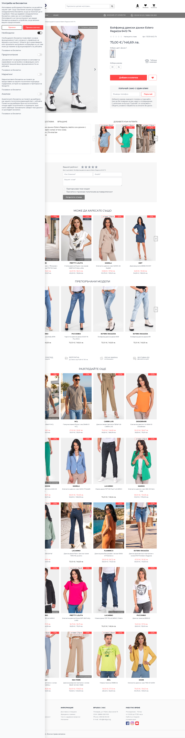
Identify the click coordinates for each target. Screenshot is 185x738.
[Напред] (95, 69)
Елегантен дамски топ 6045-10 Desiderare (141, 425)
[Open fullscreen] (69, 69)
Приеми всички (33, 27)
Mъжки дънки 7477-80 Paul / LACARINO (108, 489)
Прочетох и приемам (89, 192)
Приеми (12, 27)
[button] (123, 36)
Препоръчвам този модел (78, 189)
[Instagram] (132, 723)
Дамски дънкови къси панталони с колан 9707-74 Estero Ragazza (141, 555)
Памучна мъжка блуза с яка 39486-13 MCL (76, 425)
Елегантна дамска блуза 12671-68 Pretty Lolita (76, 619)
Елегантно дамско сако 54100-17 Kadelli (76, 489)
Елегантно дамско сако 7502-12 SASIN (141, 683)
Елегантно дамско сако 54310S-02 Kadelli (108, 267)
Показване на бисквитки (11, 50)
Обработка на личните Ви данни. (139, 106)
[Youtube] (137, 723)
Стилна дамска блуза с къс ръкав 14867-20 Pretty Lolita (76, 267)
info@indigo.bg (105, 719)
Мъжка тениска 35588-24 (109, 683)
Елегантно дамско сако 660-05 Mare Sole (141, 490)
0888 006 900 (103, 714)
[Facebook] (127, 723)
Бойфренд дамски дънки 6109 (108, 337)
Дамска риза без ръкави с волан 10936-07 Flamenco (109, 555)
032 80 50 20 (104, 717)
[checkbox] (39, 33)
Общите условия (118, 106)
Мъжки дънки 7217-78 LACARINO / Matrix (109, 618)
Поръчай (148, 94)
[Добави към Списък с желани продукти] (153, 77)
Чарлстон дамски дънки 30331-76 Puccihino (76, 338)
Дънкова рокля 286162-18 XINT (140, 266)
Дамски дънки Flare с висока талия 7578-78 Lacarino (76, 555)
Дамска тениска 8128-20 (141, 618)
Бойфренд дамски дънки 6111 (140, 337)
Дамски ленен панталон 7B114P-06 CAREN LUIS (108, 425)
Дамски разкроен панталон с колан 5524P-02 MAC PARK (76, 684)
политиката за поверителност (99, 192)
